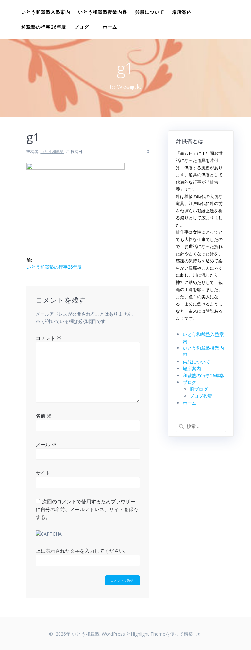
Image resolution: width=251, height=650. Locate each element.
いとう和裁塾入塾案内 (45, 12)
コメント (48, 338)
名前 (44, 415)
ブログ (81, 27)
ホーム (110, 27)
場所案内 (182, 12)
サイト (43, 472)
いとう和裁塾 (52, 151)
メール (46, 444)
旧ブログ (199, 389)
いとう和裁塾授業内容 (102, 12)
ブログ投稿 (201, 396)
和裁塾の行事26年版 (43, 27)
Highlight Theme (148, 634)
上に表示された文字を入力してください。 (82, 550)
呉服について (149, 12)
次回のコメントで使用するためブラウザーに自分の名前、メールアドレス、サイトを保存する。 (87, 509)
